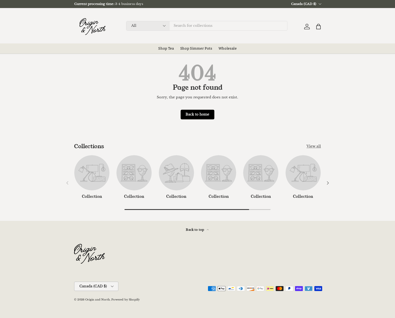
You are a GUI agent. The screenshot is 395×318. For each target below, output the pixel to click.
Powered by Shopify (125, 299)
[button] (318, 26)
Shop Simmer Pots (196, 48)
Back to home (197, 114)
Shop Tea (166, 48)
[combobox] (206, 25)
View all (314, 146)
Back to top (195, 230)
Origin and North (97, 299)
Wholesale (227, 48)
